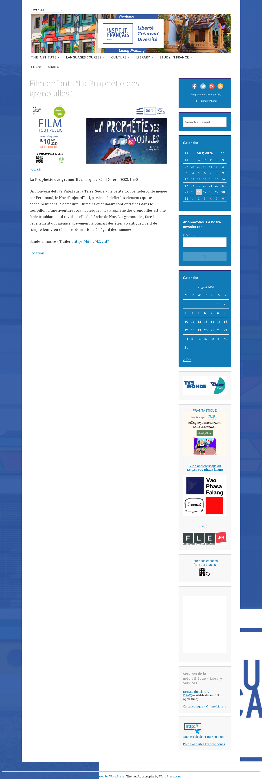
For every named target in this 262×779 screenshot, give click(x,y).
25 (192, 192)
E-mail (189, 235)
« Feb (187, 359)
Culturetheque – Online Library (204, 706)
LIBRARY (143, 57)
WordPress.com (170, 776)
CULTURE (118, 57)
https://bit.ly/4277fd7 (91, 241)
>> (223, 153)
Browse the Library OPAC (196, 693)
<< (186, 153)
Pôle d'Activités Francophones (204, 744)
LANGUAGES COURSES (83, 57)
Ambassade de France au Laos (203, 737)
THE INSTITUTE (43, 57)
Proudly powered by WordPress (102, 776)
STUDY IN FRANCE (174, 57)
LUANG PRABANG (45, 67)
